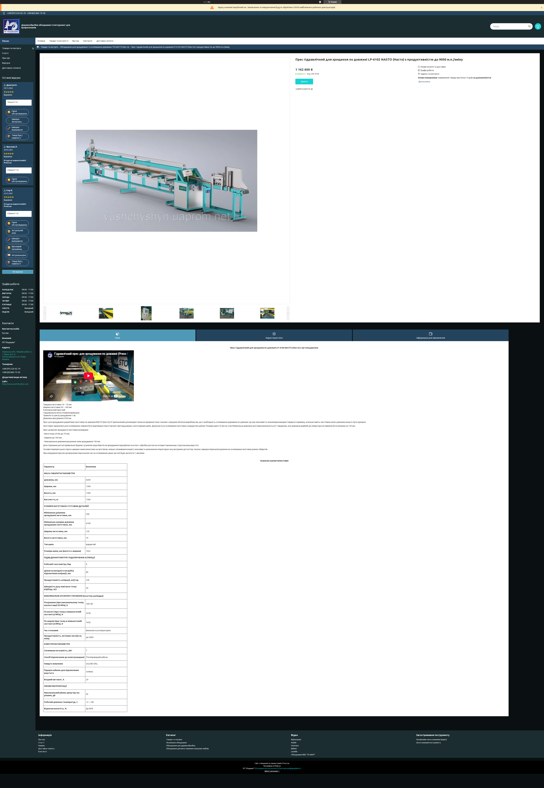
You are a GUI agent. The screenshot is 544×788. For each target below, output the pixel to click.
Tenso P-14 (12, 102)
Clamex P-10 (12, 213)
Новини (41, 746)
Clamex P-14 (12, 170)
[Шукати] (529, 26)
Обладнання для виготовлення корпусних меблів (187, 748)
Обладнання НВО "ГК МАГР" (303, 755)
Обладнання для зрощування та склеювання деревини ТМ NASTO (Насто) (94, 47)
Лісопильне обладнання (176, 743)
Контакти (87, 41)
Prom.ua (285, 763)
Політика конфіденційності (290, 768)
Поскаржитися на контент (266, 768)
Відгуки (6, 63)
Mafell (293, 743)
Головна (41, 41)
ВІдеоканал (296, 739)
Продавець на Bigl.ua (272, 766)
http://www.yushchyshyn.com (15, 384)
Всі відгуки (18, 272)
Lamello (294, 751)
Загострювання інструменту (428, 743)
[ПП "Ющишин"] (11, 26)
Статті (5, 53)
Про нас (75, 41)
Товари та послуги (57, 41)
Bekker (294, 748)
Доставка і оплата (104, 41)
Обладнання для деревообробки (180, 746)
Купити (304, 81)
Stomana (295, 746)
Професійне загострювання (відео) (431, 739)
